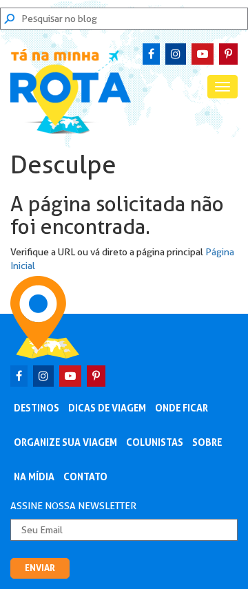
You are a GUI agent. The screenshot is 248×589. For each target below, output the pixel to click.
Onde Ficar (181, 408)
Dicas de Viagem (107, 408)
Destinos (36, 408)
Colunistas (154, 442)
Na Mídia (34, 476)
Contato (85, 476)
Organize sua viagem (65, 442)
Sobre (207, 442)
